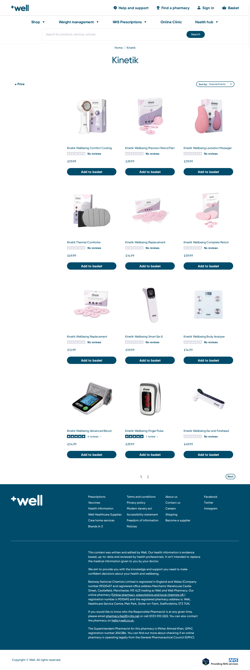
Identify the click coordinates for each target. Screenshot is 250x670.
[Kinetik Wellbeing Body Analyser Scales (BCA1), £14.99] (208, 304)
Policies (132, 526)
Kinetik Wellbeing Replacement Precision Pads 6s (87, 338)
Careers (170, 508)
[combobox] (125, 34)
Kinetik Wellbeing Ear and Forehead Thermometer (206, 432)
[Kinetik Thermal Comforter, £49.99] (92, 210)
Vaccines (94, 502)
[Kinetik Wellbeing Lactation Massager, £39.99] (208, 115)
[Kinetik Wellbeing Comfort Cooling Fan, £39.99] (92, 115)
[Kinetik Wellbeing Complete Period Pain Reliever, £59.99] (208, 210)
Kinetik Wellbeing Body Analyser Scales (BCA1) (204, 338)
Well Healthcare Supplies (105, 514)
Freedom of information (142, 520)
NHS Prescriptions (127, 22)
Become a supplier (177, 520)
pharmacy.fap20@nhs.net (122, 616)
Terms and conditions (141, 496)
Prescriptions (96, 496)
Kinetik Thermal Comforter (84, 242)
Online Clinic (171, 22)
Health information (100, 508)
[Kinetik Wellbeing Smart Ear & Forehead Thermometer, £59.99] (150, 304)
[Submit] (195, 34)
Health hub (204, 22)
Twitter (208, 502)
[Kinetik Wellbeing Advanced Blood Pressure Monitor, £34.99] (92, 398)
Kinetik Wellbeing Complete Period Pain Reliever (206, 244)
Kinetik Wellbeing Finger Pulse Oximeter (144, 432)
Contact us (172, 502)
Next (230, 476)
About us (171, 496)
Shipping (171, 514)
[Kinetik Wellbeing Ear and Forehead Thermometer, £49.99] (208, 398)
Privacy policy (136, 502)
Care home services (101, 520)
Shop (35, 22)
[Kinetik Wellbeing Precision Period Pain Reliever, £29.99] (150, 115)
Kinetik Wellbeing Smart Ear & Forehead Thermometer (144, 338)
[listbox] (221, 84)
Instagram (210, 508)
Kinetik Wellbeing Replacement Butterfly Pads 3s (145, 244)
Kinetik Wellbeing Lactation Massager (208, 148)
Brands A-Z (95, 526)
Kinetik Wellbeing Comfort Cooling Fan (89, 149)
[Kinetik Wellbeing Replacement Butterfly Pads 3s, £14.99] (150, 210)
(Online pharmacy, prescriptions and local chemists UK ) (148, 595)
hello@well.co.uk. (123, 620)
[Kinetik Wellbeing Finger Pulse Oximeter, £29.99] (150, 398)
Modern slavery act (139, 508)
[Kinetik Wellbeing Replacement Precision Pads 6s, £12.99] (92, 304)
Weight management (76, 22)
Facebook (210, 496)
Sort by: (203, 84)
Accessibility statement (142, 514)
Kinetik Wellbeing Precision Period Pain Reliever (150, 149)
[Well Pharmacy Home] (21, 8)
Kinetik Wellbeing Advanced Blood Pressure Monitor (89, 432)
